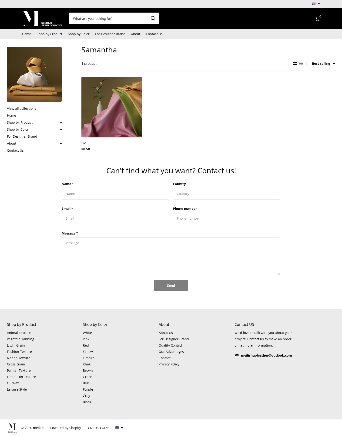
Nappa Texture (18, 358)
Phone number (185, 208)
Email (67, 208)
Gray (86, 395)
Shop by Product (20, 122)
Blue (86, 383)
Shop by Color (18, 129)
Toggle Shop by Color (60, 129)
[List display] (301, 64)
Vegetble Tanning (20, 339)
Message (70, 233)
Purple (88, 389)
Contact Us (154, 34)
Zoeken (153, 18)
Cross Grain (16, 364)
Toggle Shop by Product (60, 122)
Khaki (87, 364)
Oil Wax (13, 383)
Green (87, 377)
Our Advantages (171, 351)
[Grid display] (295, 64)
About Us (166, 332)
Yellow (88, 351)
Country (179, 184)
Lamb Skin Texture (21, 377)
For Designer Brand (110, 34)
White (87, 332)
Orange (88, 358)
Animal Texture (19, 332)
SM (83, 143)
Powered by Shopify (65, 428)
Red (86, 345)
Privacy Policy (169, 364)
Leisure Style (17, 389)
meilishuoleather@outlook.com (266, 355)
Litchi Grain (16, 345)
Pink (86, 339)
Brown (88, 370)
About (11, 143)
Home (26, 34)
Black (87, 402)
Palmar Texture (19, 370)
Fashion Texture (19, 351)
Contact (165, 358)
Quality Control (170, 345)
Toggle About (60, 143)
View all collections (21, 108)
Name (68, 184)
